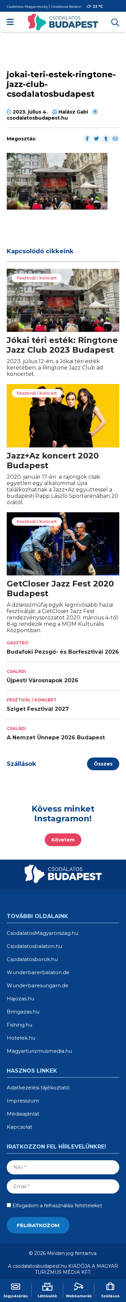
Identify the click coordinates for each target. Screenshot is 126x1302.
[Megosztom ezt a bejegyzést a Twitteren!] (96, 139)
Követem (63, 840)
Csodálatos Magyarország (27, 6)
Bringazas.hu (23, 1011)
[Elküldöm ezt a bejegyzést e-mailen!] (115, 139)
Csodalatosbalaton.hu (34, 946)
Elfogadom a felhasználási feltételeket (56, 1206)
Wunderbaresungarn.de (38, 985)
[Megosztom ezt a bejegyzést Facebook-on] (87, 139)
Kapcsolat (19, 1127)
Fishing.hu (19, 1025)
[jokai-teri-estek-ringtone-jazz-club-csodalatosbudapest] (57, 207)
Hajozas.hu (20, 998)
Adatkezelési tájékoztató (38, 1087)
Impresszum (23, 1100)
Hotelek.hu (21, 1038)
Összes (103, 764)
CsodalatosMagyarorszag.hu (42, 933)
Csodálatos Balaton (66, 6)
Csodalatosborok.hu (32, 959)
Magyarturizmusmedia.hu (39, 1051)
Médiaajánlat (23, 1114)
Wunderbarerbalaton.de (38, 972)
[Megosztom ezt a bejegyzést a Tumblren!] (106, 139)
